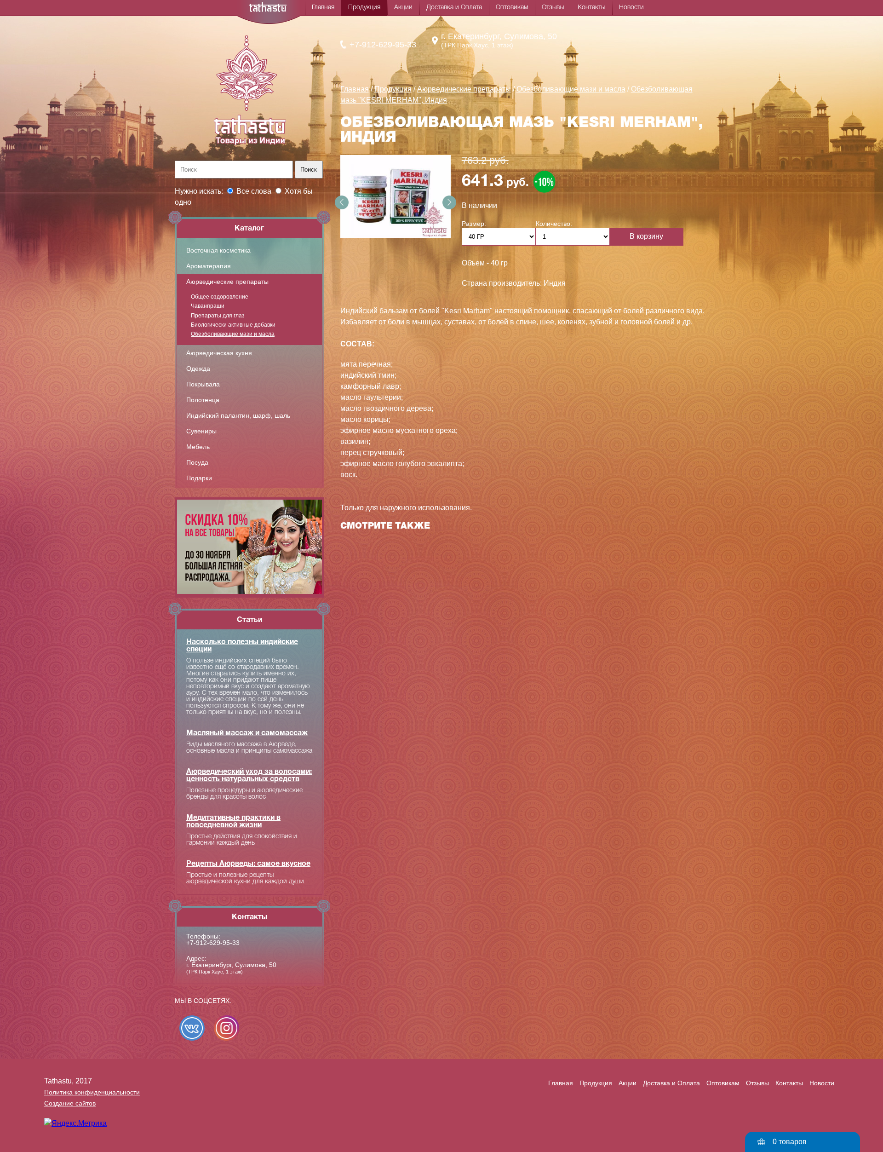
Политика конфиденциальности (92, 1092)
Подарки (199, 478)
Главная (323, 8)
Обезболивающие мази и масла (233, 334)
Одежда (198, 368)
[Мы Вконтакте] (192, 1028)
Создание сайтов (70, 1103)
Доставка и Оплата (454, 8)
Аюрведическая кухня (219, 353)
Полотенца (202, 399)
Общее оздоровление (219, 297)
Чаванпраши (207, 306)
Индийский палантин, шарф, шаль (238, 415)
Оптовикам (512, 8)
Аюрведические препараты (227, 281)
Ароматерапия (208, 266)
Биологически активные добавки (233, 325)
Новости (631, 8)
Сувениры (201, 431)
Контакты (591, 8)
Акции (403, 8)
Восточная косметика (218, 250)
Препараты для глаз (218, 315)
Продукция (364, 8)
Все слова (253, 191)
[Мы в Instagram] (226, 1028)
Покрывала (203, 384)
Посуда (197, 462)
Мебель (198, 446)
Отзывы (553, 8)
